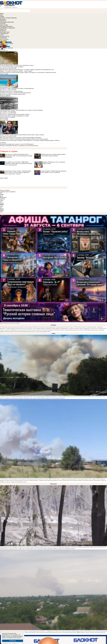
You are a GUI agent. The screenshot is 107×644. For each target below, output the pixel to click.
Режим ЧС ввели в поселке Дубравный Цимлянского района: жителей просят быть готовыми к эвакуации (23, 396)
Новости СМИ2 (4, 178)
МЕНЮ (2, 13)
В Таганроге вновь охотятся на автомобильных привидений (58, 547)
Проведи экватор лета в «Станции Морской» (11, 91)
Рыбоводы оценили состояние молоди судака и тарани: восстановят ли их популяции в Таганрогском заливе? (28, 72)
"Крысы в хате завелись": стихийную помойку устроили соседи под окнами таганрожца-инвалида (67, 396)
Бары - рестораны (8, 48)
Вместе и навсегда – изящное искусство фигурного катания (14, 481)
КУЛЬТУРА (3, 23)
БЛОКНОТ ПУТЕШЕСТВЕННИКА (8, 18)
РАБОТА (9, 42)
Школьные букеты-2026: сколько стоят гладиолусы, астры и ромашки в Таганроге (28, 328)
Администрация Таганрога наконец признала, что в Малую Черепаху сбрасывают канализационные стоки (27, 69)
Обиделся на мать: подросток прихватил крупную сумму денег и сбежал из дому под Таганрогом (45, 398)
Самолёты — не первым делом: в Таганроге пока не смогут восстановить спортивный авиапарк (60, 631)
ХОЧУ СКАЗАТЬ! (4, 39)
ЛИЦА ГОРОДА (4, 25)
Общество (31, 144)
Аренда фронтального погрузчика (7, 548)
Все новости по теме (5, 68)
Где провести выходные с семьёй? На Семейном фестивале (15, 92)
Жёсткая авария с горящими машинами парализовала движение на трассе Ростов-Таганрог (50, 480)
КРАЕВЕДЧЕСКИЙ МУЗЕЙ (7, 22)
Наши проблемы (4, 118)
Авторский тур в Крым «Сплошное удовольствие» (12, 94)
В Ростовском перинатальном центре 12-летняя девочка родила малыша (61, 632)
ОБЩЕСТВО (3, 29)
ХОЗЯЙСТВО (3, 38)
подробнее (12, 191)
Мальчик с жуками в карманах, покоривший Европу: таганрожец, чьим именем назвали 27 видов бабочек (68, 328)
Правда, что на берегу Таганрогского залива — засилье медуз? (16, 71)
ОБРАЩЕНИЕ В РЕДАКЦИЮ (7, 28)
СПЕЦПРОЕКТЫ (4, 33)
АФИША (2, 16)
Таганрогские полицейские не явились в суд (11, 144)
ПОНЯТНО (12, 640)
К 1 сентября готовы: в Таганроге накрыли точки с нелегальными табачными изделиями (34, 548)
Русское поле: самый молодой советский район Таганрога (15, 114)
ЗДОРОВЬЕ (3, 19)
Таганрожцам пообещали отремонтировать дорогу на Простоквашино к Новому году (89, 480)
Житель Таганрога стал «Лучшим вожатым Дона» (65, 548)
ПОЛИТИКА (3, 30)
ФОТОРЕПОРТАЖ (4, 36)
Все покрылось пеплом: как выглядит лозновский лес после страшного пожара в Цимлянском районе (22, 547)
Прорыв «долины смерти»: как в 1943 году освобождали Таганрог (37, 331)
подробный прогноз (5, 191)
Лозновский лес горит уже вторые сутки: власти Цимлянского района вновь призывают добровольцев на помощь (25, 478)
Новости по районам (5, 95)
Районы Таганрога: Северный (7, 117)
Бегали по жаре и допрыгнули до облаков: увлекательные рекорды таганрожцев (20, 137)
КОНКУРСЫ (3, 20)
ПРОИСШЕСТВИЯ (4, 32)
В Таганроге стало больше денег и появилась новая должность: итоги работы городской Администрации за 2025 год (29, 140)
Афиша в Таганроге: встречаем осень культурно (10, 323)
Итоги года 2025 (4, 120)
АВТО (1, 15)
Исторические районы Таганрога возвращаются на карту (14, 115)
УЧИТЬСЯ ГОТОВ (8, 43)
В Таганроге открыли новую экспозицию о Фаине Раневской (32, 632)
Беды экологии (4, 50)
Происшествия (34, 145)
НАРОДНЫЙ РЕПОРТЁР (6, 26)
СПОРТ (2, 35)
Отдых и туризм (4, 74)
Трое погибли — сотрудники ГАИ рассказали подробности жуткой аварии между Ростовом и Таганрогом (75, 478)
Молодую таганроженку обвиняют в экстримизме (12, 145)
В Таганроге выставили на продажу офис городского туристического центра (87, 547)
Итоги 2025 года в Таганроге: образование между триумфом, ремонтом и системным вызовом (24, 139)
